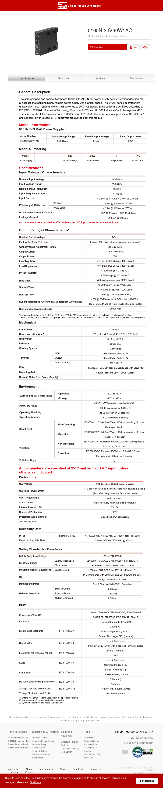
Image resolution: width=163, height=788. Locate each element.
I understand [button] (147, 780)
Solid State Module (41, 754)
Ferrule (87, 750)
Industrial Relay (39, 744)
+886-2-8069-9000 (143, 737)
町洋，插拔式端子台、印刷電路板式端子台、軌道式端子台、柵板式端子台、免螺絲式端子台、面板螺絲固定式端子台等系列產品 (81, 6)
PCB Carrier (66, 751)
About (63, 769)
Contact (93, 769)
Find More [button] (35, 782)
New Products (46, 769)
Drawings (100, 78)
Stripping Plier (90, 747)
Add (147, 47)
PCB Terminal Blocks (18, 737)
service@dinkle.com (142, 742)
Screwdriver (89, 737)
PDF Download (96, 47)
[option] (46, 40)
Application (13, 769)
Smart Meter (37, 757)
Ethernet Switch (39, 750)
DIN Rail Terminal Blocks (19, 740)
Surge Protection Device (43, 740)
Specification (27, 78)
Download (78, 769)
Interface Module (39, 737)
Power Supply (38, 747)
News (29, 769)
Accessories (136, 78)
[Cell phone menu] (12, 6)
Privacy (29, 772)
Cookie (14, 772)
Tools (87, 732)
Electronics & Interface (45, 732)
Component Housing (70, 748)
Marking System (91, 740)
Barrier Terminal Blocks (19, 744)
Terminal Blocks (17, 732)
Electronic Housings (67, 734)
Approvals (63, 78)
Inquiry (137, 47)
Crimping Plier (90, 744)
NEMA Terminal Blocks (19, 747)
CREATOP (150, 772)
